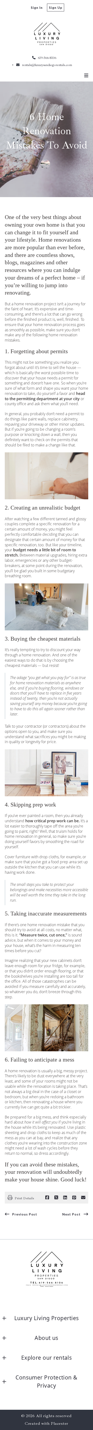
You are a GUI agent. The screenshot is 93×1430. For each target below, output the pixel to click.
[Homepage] (46, 34)
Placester (59, 1423)
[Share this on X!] (56, 1197)
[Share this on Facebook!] (47, 1197)
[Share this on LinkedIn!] (65, 1197)
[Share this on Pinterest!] (74, 1197)
